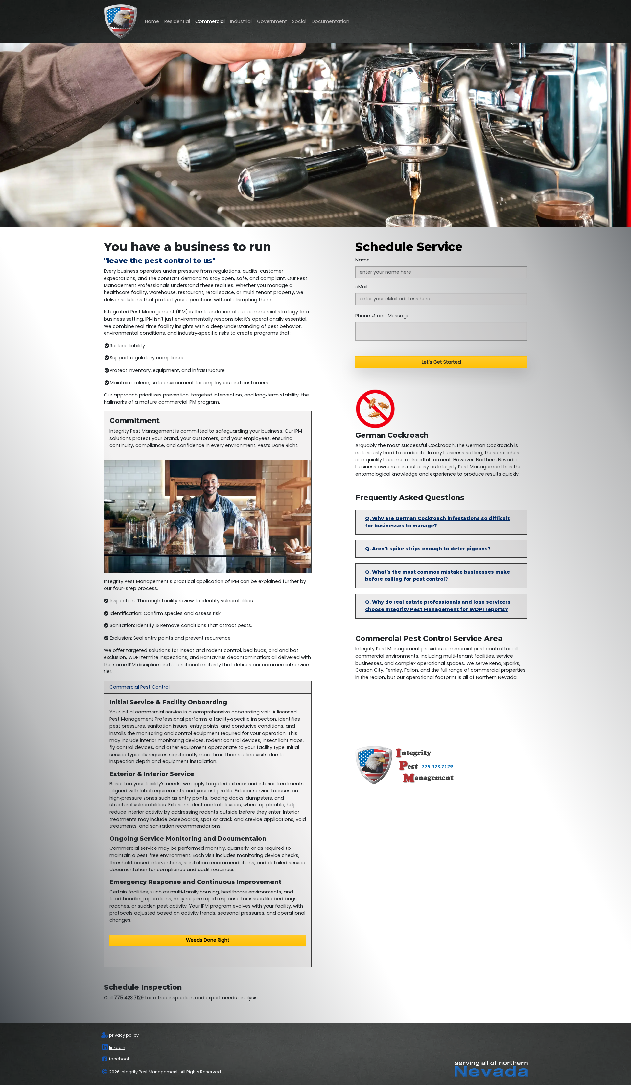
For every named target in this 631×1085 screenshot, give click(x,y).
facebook (119, 1059)
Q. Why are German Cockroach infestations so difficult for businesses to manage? (437, 522)
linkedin (117, 1047)
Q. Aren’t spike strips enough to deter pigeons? (428, 549)
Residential (177, 21)
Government (272, 21)
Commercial (210, 21)
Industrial (241, 21)
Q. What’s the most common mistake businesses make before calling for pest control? (437, 575)
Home (152, 21)
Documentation (330, 21)
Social (299, 21)
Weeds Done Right (207, 940)
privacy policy (124, 1035)
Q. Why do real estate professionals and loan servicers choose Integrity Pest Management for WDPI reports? (438, 605)
